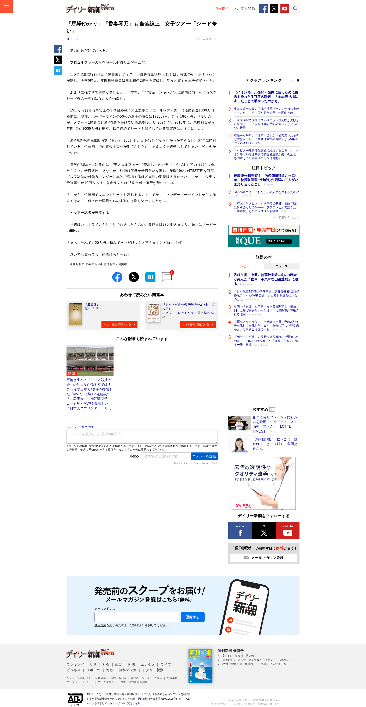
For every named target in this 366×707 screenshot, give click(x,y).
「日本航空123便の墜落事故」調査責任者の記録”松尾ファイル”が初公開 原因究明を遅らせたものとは (266, 295)
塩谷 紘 (209, 313)
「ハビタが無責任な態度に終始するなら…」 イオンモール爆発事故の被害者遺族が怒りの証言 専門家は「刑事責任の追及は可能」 (266, 154)
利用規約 (100, 625)
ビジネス (74, 670)
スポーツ (72, 39)
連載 (109, 670)
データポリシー (107, 682)
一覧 (296, 80)
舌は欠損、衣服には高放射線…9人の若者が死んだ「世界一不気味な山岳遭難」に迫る (266, 279)
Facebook (240, 526)
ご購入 (158, 678)
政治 (118, 664)
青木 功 (89, 308)
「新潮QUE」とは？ (287, 217)
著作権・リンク (140, 678)
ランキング (75, 664)
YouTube (288, 526)
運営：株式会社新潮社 (134, 682)
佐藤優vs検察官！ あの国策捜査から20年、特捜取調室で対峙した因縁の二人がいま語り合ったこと (266, 180)
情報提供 (222, 8)
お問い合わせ (118, 678)
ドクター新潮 (153, 670)
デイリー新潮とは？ (79, 678)
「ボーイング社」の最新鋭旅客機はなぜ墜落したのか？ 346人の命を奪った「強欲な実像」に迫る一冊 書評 (266, 340)
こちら (136, 703)
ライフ (166, 664)
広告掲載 (100, 678)
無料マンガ (128, 670)
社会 (106, 664)
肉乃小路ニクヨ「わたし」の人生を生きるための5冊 (266, 194)
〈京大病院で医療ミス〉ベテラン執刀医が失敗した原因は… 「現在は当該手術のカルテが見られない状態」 (266, 123)
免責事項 (172, 678)
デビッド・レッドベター (179, 313)
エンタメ (148, 664)
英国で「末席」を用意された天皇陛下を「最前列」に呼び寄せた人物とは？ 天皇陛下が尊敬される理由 (266, 310)
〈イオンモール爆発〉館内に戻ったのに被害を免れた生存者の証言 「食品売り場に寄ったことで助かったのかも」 (266, 96)
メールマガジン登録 (267, 557)
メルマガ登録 (244, 8)
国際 (131, 664)
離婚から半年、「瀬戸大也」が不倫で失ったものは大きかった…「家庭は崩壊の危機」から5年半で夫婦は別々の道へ (266, 139)
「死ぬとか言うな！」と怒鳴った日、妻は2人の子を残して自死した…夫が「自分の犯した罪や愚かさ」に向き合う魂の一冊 (266, 325)
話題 (93, 664)
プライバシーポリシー (80, 682)
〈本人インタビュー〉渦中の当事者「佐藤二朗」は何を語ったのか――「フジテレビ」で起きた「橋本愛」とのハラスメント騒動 (266, 207)
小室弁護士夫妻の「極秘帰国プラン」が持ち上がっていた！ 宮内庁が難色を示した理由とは (266, 110)
